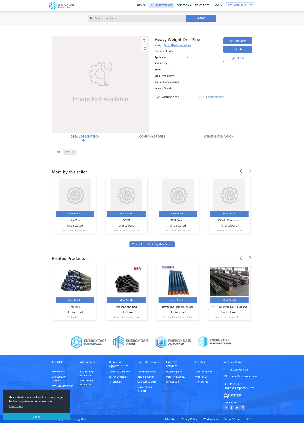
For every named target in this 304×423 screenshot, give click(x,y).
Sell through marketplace (87, 382)
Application (161, 57)
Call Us (237, 49)
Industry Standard (164, 88)
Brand (158, 69)
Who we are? (59, 371)
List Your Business (240, 5)
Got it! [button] (36, 416)
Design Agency (174, 371)
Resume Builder (145, 376)
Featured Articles (203, 371)
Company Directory (119, 371)
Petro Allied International (177, 45)
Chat (241, 58)
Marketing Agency (175, 376)
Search (201, 18)
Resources (202, 5)
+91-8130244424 (239, 369)
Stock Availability (164, 75)
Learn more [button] (16, 406)
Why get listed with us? (62, 387)
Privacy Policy (189, 419)
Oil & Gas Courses (146, 382)
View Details (75, 213)
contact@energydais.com (242, 376)
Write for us (201, 376)
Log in (218, 5)
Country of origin (164, 51)
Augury (142, 5)
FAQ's (249, 419)
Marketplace (162, 5)
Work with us (210, 419)
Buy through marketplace (87, 373)
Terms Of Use (232, 419)
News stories (201, 382)
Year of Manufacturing (167, 81)
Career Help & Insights (144, 389)
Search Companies (119, 376)
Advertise (170, 419)
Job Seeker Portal (146, 371)
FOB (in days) (162, 63)
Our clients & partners (59, 378)
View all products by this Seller (152, 244)
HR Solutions (115, 382)
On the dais (172, 382)
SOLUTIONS (184, 5)
